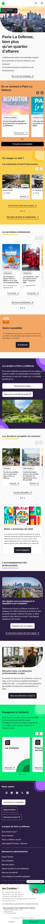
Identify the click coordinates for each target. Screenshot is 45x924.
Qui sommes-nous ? (9, 832)
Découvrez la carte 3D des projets (16, 394)
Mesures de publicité (10, 872)
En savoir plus (11, 293)
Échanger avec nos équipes (22, 626)
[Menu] (42, 3)
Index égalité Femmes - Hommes (14, 843)
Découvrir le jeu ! (19, 133)
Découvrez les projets (22, 386)
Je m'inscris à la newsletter (14, 802)
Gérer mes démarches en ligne (21, 696)
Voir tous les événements (21, 302)
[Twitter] (6, 793)
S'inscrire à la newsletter (22, 144)
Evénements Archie (11, 817)
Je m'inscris (23, 345)
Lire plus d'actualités (21, 492)
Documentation (8, 861)
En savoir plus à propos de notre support (21, 633)
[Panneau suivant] (42, 92)
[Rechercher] (36, 3)
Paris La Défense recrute (11, 840)
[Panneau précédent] (37, 92)
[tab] (21, 139)
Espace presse (7, 857)
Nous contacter (7, 836)
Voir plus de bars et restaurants (21, 217)
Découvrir (23, 196)
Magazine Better (10, 810)
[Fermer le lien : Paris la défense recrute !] (16, 11)
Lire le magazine (22, 550)
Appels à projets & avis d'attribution (15, 869)
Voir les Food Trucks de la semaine (21, 205)
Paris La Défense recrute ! (7, 10)
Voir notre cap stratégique (21, 76)
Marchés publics (8, 865)
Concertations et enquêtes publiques (16, 876)
